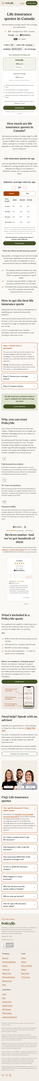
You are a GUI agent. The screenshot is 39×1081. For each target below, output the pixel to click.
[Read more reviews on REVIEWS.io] (19, 571)
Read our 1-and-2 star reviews (13, 550)
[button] (3, 3)
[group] (19, 589)
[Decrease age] (14, 187)
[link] (5, 958)
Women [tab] (11, 193)
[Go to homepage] (9, 3)
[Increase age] (25, 187)
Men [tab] (27, 193)
